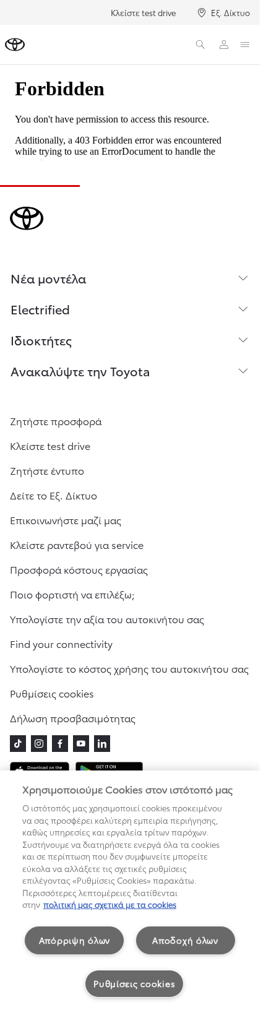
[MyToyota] (224, 44)
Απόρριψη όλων (74, 940)
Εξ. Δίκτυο (230, 12)
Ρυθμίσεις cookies (134, 983)
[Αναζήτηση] (200, 44)
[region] (130, 890)
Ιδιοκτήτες (41, 340)
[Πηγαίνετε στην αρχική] (15, 44)
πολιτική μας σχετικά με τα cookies (109, 904)
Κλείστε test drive (143, 12)
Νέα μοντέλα (48, 278)
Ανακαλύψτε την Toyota (80, 371)
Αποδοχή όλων (185, 940)
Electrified (40, 309)
